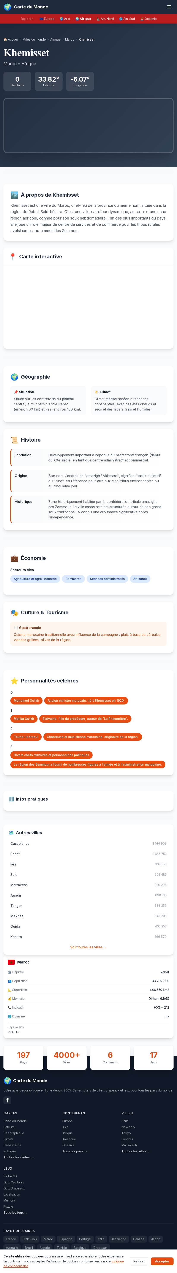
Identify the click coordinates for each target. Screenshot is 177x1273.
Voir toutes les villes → (88, 947)
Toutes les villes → (136, 1151)
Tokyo (126, 1133)
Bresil (29, 1247)
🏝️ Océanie (148, 19)
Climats (8, 1139)
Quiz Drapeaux (14, 1188)
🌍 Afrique (83, 19)
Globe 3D (10, 1176)
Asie (65, 1127)
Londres (127, 1139)
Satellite (9, 1127)
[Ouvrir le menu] (169, 7)
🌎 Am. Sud (127, 19)
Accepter (162, 1261)
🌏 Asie (65, 19)
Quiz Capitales (13, 1182)
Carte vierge (12, 1145)
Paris (125, 1121)
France (11, 1239)
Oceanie (68, 1145)
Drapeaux (100, 1247)
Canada (138, 1239)
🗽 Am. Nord (105, 19)
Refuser (139, 1261)
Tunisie (62, 1247)
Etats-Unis (30, 1239)
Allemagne (118, 1239)
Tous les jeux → (15, 1212)
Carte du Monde (15, 1121)
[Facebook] (7, 1100)
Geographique (13, 1133)
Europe (67, 1121)
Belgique (80, 1247)
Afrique (55, 39)
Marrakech (129, 1145)
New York (128, 1127)
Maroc (69, 39)
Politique (9, 1151)
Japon (155, 1239)
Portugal (85, 1239)
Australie (12, 1247)
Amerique (69, 1139)
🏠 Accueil (10, 39)
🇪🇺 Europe (47, 19)
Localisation (11, 1194)
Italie (101, 1239)
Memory (9, 1200)
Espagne (66, 1239)
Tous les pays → (74, 1151)
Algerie (45, 1247)
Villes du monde (34, 39)
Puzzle (8, 1206)
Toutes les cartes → (18, 1157)
